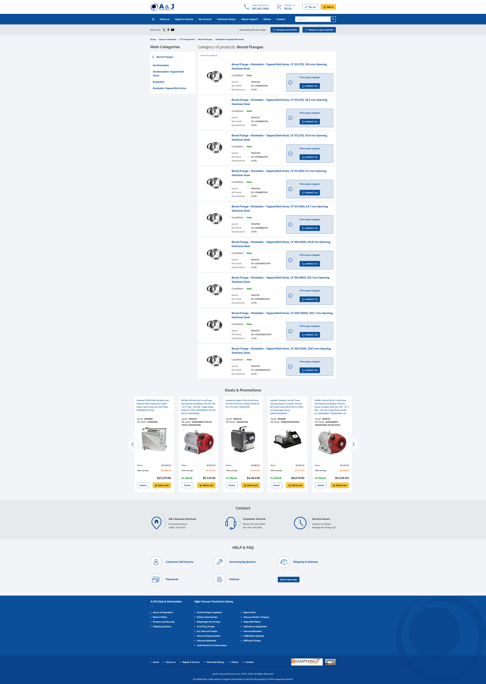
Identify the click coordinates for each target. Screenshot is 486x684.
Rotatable (158, 82)
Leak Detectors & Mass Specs (212, 645)
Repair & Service (184, 19)
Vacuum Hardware (168, 39)
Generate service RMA (286, 29)
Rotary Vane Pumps (207, 617)
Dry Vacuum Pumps (207, 631)
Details (143, 485)
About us (165, 19)
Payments (171, 579)
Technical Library (226, 19)
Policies (234, 579)
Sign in (330, 7)
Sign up (312, 7)
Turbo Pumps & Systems (209, 612)
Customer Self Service (179, 562)
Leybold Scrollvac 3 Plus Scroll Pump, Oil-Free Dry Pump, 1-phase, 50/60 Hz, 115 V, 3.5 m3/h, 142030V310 (243, 403)
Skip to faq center (288, 579)
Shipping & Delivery (305, 562)
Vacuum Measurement (208, 636)
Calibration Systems (253, 636)
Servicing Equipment (242, 562)
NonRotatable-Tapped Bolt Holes (168, 73)
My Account (205, 19)
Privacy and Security (164, 621)
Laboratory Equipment (255, 626)
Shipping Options (162, 626)
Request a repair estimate (320, 29)
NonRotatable (161, 65)
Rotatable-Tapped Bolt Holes (230, 39)
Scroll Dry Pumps (206, 626)
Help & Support (249, 19)
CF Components (188, 39)
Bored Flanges (205, 39)
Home (153, 39)
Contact (280, 19)
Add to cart (163, 485)
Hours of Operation (163, 612)
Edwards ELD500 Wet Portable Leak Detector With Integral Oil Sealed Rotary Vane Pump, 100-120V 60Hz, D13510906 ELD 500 (153, 405)
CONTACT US (311, 86)
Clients (267, 19)
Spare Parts (249, 612)
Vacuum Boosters (252, 631)
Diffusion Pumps (252, 640)
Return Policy (160, 617)
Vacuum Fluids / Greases (256, 617)
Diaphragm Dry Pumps (208, 621)
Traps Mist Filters (252, 621)
